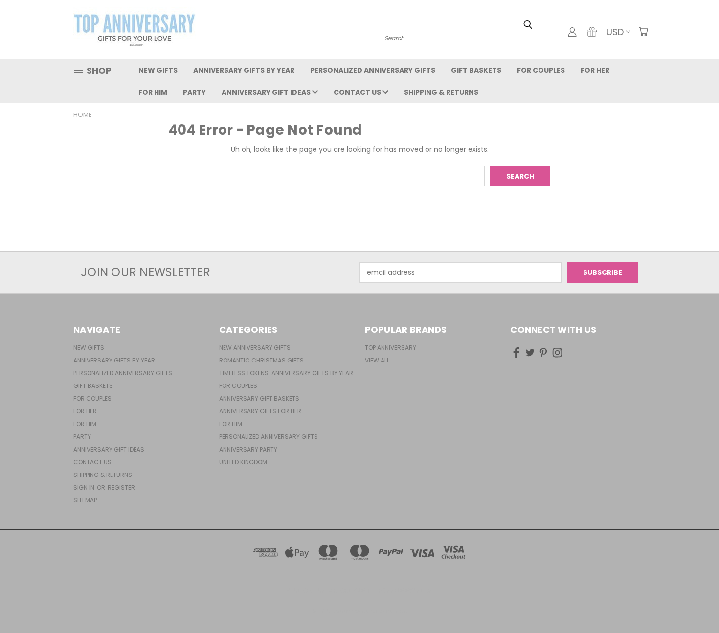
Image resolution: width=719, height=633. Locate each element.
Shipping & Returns (441, 92)
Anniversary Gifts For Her (260, 411)
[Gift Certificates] (592, 32)
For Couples (541, 70)
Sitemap (85, 500)
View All (377, 360)
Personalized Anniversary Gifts (372, 70)
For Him (152, 92)
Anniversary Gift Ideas (267, 92)
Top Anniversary (390, 347)
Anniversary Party (248, 449)
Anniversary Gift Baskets (259, 398)
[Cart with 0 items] (643, 32)
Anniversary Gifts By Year (243, 70)
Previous (693, 602)
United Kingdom (243, 462)
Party (194, 92)
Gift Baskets (476, 70)
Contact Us (358, 92)
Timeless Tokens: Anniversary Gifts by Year (286, 373)
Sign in (84, 487)
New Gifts (158, 70)
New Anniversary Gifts (255, 347)
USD (615, 32)
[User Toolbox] (572, 32)
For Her (595, 70)
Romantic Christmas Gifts (261, 360)
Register (121, 487)
